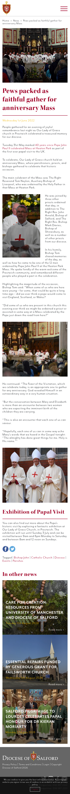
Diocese (60, 557)
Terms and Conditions (30, 764)
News (16, 20)
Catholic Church (41, 557)
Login (46, 764)
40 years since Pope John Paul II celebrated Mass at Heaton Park (34, 146)
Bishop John (21, 557)
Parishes (18, 561)
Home (5, 20)
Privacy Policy (9, 764)
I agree (35, 789)
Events (6, 561)
